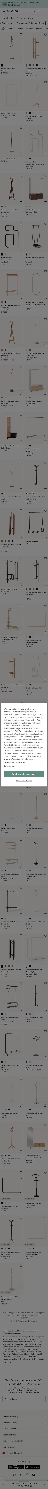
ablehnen (30, 753)
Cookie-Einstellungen (24, 781)
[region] (24, 744)
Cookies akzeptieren (24, 774)
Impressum (9, 766)
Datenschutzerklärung (14, 762)
